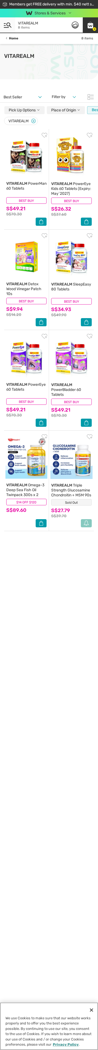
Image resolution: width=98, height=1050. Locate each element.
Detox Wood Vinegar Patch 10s (23, 289)
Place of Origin (64, 110)
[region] (49, 1026)
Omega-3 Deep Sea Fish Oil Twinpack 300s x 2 (25, 490)
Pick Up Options (22, 110)
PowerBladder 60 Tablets (66, 390)
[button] (90, 25)
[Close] (33, 121)
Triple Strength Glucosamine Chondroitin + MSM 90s (71, 490)
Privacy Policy (66, 1044)
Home (13, 38)
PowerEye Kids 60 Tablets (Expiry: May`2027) (71, 188)
